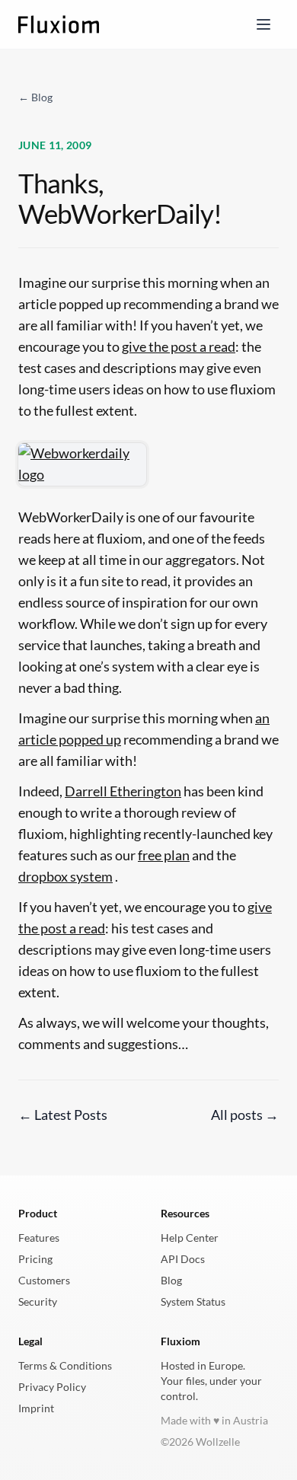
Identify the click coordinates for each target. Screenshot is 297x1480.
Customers (44, 1280)
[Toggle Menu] (263, 24)
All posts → (245, 1115)
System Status (193, 1301)
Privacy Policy (52, 1386)
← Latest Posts (62, 1115)
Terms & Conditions (65, 1365)
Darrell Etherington (123, 791)
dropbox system (65, 877)
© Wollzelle (200, 1441)
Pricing (35, 1258)
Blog (171, 1280)
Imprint (36, 1408)
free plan (164, 855)
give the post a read (178, 347)
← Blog (35, 97)
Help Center (190, 1237)
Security (37, 1301)
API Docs (183, 1258)
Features (38, 1237)
